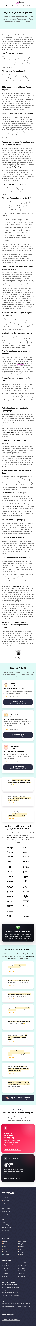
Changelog (5, 1214)
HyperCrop (17, 167)
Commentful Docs (23, 1263)
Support (25, 6)
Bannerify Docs (6, 1263)
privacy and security (11, 936)
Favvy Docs (5, 1271)
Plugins (12, 6)
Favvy (16, 506)
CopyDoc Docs (22, 1265)
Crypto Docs (5, 1268)
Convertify (20, 363)
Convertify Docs (6, 1265)
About (7, 6)
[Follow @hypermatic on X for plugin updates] (29, 5)
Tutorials (4, 1219)
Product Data (5, 1206)
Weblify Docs (21, 1276)
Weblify (21, 1254)
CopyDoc (13, 485)
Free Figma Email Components (10, 1287)
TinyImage (17, 586)
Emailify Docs (21, 1268)
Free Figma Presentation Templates (11, 1290)
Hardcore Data (6, 1317)
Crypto (12, 610)
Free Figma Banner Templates (10, 1292)
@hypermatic (8, 432)
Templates (4, 1217)
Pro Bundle (6, 1200)
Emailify (21, 1246)
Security (4, 1222)
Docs (21, 6)
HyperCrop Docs (22, 1271)
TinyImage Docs (6, 1276)
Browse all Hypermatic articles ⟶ (11, 1319)
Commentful (22, 1241)
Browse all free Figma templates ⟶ (11, 1295)
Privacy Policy (5, 1225)
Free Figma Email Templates (9, 1284)
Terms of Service (6, 1227)
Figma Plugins (6, 1208)
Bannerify (7, 163)
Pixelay (20, 610)
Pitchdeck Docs (6, 1273)
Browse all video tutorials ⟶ (9, 1309)
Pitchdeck (27, 359)
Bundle (17, 6)
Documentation (6, 1211)
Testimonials (5, 1230)
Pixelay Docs (21, 1273)
